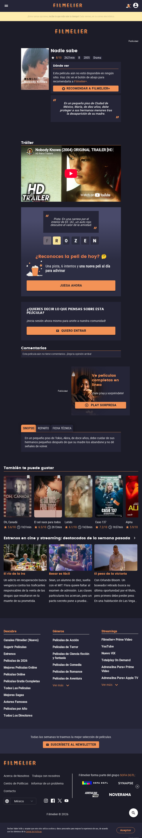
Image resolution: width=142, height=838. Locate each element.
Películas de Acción (66, 640)
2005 (87, 57)
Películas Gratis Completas (22, 681)
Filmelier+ (80, 81)
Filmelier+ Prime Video (117, 639)
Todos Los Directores (18, 715)
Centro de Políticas (16, 783)
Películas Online (14, 674)
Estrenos (10, 654)
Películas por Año (15, 708)
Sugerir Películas (15, 647)
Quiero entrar (73, 330)
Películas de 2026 (15, 660)
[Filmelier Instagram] (46, 801)
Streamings (109, 631)
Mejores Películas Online (20, 667)
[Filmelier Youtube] (66, 801)
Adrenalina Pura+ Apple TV (120, 678)
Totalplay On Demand (116, 660)
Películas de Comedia (67, 665)
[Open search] (133, 812)
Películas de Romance (67, 671)
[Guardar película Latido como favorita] (89, 477)
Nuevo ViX (108, 653)
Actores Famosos (15, 702)
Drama (97, 57)
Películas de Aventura (67, 678)
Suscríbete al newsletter (73, 744)
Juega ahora (71, 285)
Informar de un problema (47, 783)
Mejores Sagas (14, 695)
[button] (32, 801)
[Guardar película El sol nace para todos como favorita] (59, 477)
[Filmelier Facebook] (53, 801)
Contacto (10, 791)
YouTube (108, 646)
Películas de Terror (65, 647)
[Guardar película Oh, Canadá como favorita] (28, 477)
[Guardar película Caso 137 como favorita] (120, 477)
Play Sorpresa (103, 405)
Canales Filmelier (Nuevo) (21, 640)
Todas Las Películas (17, 688)
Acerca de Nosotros (16, 776)
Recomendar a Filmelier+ (88, 88)
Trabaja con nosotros (46, 776)
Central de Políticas (34, 831)
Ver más (58, 685)
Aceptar (125, 830)
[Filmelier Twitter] (60, 801)
